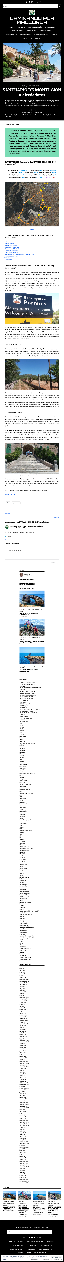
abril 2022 (22, 1054)
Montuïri (22, 854)
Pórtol (21, 872)
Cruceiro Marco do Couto (27, 793)
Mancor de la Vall (25, 847)
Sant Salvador (24, 923)
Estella (22, 806)
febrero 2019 (23, 1117)
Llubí (21, 834)
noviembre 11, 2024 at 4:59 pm (18, 528)
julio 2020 (22, 1092)
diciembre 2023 (24, 1018)
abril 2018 (22, 1134)
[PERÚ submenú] (26, 38)
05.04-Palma (23, 707)
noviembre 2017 (24, 1143)
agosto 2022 (23, 1047)
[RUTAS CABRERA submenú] (51, 1245)
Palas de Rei (23, 864)
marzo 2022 (23, 1056)
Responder (8, 540)
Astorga (22, 734)
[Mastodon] (32, 2)
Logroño (22, 839)
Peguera (22, 873)
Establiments (23, 804)
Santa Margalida (24, 929)
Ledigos (22, 827)
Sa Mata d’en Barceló (41, 115)
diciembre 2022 (24, 1040)
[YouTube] (34, 2)
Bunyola (22, 639)
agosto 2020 (23, 1090)
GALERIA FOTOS (10, 494)
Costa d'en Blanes (25, 789)
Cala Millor (23, 766)
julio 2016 (22, 1168)
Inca (21, 822)
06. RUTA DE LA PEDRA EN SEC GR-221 (31, 709)
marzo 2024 (23, 1013)
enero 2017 (23, 1159)
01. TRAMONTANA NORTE (27, 691)
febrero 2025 (23, 993)
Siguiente (56, 517)
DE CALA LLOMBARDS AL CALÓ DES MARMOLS (29, 670)
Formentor (23, 813)
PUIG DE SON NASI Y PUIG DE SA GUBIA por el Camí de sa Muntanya (32, 642)
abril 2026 (22, 972)
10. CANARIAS (24, 716)
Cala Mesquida (24, 764)
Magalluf (22, 843)
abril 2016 (22, 1172)
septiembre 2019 (24, 1108)
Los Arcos (22, 841)
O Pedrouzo (23, 861)
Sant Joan (22, 918)
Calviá (21, 775)
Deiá (21, 795)
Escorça (22, 800)
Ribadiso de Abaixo (25, 902)
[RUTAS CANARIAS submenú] (31, 34)
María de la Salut (24, 850)
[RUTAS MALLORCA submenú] (24, 1245)
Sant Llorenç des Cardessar (28, 922)
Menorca (22, 852)
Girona (21, 818)
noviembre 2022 (24, 1042)
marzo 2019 (23, 1115)
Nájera (21, 855)
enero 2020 (23, 1101)
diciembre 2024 (24, 997)
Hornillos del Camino (26, 820)
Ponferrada (23, 880)
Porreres (40, 86)
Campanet (23, 777)
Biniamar (22, 748)
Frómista (22, 816)
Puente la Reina (24, 891)
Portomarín (23, 889)
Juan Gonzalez (32, 110)
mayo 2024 (23, 1009)
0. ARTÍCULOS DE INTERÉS (28, 682)
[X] (37, 2)
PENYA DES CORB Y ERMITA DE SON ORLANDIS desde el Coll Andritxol (54, 1210)
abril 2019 (22, 1113)
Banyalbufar (23, 736)
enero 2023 (23, 1038)
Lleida (21, 829)
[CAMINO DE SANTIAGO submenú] (48, 34)
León (21, 825)
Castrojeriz (23, 786)
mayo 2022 (23, 1052)
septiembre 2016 (24, 1167)
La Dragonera (23, 823)
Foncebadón (23, 811)
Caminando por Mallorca (32, 20)
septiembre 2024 (24, 1002)
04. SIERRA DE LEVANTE (27, 698)
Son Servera (23, 950)
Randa (21, 900)
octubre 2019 (23, 1106)
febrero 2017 (23, 1158)
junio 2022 (23, 1051)
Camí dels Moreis (10, 115)
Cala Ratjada (23, 772)
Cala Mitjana (23, 768)
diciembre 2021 (24, 1061)
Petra (21, 875)
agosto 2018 (23, 1127)
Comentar (53, 562)
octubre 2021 (23, 1065)
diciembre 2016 (24, 1161)
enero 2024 (23, 1017)
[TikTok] (29, 2)
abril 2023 (22, 1033)
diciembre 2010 (24, 1183)
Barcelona (22, 738)
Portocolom (23, 888)
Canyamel (22, 782)
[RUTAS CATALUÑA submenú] (17, 34)
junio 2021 (22, 1072)
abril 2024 (22, 1011)
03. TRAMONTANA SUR (27, 697)
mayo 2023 (23, 1031)
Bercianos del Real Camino (27, 743)
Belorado (22, 741)
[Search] (59, 6)
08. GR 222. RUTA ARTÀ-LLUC (28, 713)
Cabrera (22, 761)
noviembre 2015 (24, 1181)
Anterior (7, 513)
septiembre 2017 (24, 1147)
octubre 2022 (23, 1043)
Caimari (22, 763)
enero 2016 (23, 1177)
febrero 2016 (23, 1176)
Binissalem (23, 754)
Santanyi (22, 611)
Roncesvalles (23, 904)
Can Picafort (23, 780)
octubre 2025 (23, 983)
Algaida (22, 729)
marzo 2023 (23, 1034)
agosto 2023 (23, 1026)
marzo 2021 (23, 1077)
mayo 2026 (23, 970)
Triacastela (23, 954)
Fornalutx (22, 814)
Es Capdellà (23, 798)
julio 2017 (22, 1149)
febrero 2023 (23, 1036)
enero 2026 (23, 977)
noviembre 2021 (24, 1063)
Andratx (22, 731)
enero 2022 (23, 1059)
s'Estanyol (23, 907)
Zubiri (21, 961)
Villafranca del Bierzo (26, 959)
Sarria (21, 939)
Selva (21, 943)
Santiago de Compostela (27, 936)
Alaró (21, 725)
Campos (22, 779)
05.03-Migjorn (38, 609)
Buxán (21, 759)
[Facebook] (24, 2)
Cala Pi (22, 770)
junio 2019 (22, 1109)
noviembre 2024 (24, 999)
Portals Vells (23, 886)
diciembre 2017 (24, 1142)
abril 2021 (22, 1076)
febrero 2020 (23, 1099)
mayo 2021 (23, 1074)
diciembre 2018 (24, 1120)
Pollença (22, 879)
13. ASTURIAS (24, 722)
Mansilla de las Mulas (26, 848)
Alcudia (22, 727)
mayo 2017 (23, 1152)
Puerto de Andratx (25, 893)
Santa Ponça (23, 932)
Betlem (22, 745)
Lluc (21, 836)
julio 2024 (22, 1006)
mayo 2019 (23, 1111)
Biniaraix (22, 750)
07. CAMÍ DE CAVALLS (26, 711)
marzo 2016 (23, 1174)
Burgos (22, 757)
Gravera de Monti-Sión (22, 115)
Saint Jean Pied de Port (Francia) (29, 911)
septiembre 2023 (24, 1024)
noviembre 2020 (24, 1084)
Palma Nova (23, 868)
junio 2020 (23, 1093)
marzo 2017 (23, 1156)
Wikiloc (32, 229)
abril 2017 (22, 1154)
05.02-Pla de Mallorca (26, 704)
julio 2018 (22, 1129)
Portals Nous (23, 884)
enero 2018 (23, 1140)
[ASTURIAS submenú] (24, 1252)
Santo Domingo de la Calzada (28, 938)
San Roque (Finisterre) (26, 914)
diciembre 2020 (24, 1083)
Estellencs (23, 807)
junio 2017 (22, 1150)
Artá (21, 732)
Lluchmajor (23, 838)
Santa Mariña (23, 930)
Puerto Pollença (24, 897)
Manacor (22, 845)
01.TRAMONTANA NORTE (27, 693)
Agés (21, 723)
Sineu (21, 945)
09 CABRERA (23, 714)
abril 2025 (22, 990)
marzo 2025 (23, 992)
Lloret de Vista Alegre (26, 830)
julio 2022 (22, 1049)
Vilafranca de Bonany (26, 957)
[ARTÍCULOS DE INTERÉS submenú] (42, 1241)
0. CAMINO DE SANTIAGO (27, 684)
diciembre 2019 (24, 1102)
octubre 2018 (23, 1124)
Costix (21, 791)
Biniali (21, 747)
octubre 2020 (23, 1086)
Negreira (22, 857)
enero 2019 (23, 1118)
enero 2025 (23, 995)
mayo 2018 (23, 1133)
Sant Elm (22, 916)
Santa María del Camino (27, 927)
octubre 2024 (23, 1001)
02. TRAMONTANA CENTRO (32, 638)
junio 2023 (23, 1029)
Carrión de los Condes (26, 784)
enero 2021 (23, 1081)
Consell (22, 788)
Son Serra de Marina (26, 948)
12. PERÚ (22, 720)
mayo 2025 (23, 988)
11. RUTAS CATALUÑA (26, 718)
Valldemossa (23, 955)
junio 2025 (23, 986)
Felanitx (22, 809)
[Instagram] (26, 2)
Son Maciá (23, 947)
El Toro (22, 797)
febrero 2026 (23, 976)
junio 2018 (22, 1131)
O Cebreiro (23, 859)
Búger (21, 739)
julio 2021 (22, 1070)
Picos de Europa (24, 877)
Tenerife (22, 952)
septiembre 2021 (24, 1067)
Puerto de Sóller (24, 895)
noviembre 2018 (24, 1122)
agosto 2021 (23, 1068)
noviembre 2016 (24, 1163)
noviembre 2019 (24, 1104)
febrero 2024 (23, 1015)
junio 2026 (23, 968)
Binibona (22, 752)
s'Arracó (22, 905)
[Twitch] (40, 2)
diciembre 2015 (24, 1179)
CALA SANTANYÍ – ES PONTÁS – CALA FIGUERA (30, 613)
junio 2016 (22, 1170)
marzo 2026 (23, 974)
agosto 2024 (23, 1004)
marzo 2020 (23, 1097)
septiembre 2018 (24, 1126)
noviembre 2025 (24, 981)
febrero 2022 (23, 1058)
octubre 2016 (23, 1165)
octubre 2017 (23, 1145)
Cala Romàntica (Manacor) (27, 773)
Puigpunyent (23, 898)
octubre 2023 (23, 1022)
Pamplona (23, 870)
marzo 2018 (23, 1136)
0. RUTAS (23, 86)
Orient (21, 863)
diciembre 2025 (24, 979)
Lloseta (22, 832)
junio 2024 (23, 1008)
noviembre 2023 (24, 1020)
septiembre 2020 (24, 1088)
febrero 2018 (23, 1138)
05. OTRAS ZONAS (32, 86)
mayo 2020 (23, 1095)
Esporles (22, 802)
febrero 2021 (23, 1079)
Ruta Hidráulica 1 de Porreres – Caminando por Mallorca (26, 526)
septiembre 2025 (24, 984)
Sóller (21, 941)
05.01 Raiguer (23, 702)
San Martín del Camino (26, 913)
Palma (21, 866)
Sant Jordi (23, 920)
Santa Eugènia (24, 925)
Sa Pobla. (22, 909)
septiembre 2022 (24, 1045)
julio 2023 (22, 1027)
